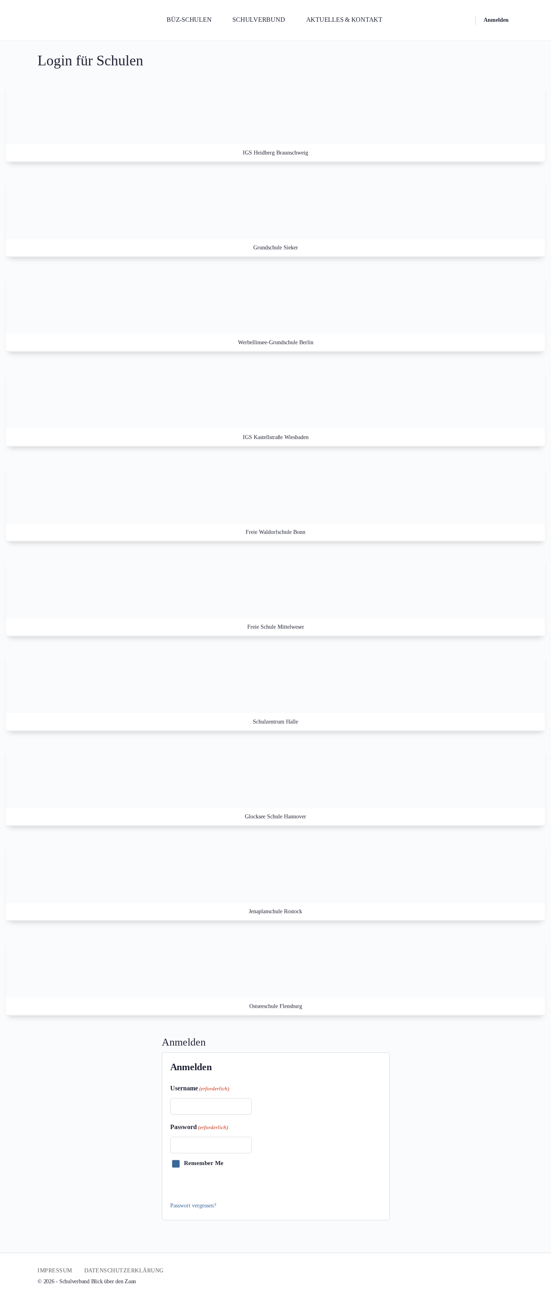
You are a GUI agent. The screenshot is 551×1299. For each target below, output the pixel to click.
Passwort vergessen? (193, 1206)
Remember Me (203, 1163)
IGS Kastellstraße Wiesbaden (276, 437)
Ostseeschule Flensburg (275, 1006)
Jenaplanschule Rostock (275, 911)
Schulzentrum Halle (275, 722)
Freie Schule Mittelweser (275, 627)
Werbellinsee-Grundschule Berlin (275, 342)
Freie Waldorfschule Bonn (275, 532)
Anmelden (496, 20)
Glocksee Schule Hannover (275, 817)
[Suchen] (464, 20)
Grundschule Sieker (275, 248)
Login (185, 1184)
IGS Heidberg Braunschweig (275, 153)
